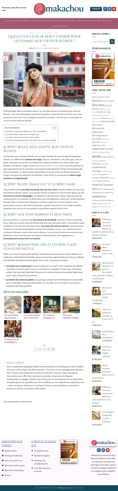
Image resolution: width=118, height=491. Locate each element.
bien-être (98, 105)
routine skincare (103, 181)
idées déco (96, 142)
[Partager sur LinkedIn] (53, 349)
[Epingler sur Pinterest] (49, 349)
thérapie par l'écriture (104, 203)
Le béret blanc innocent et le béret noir (23, 134)
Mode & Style (59, 26)
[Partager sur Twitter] (40, 349)
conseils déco (96, 121)
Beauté (33, 33)
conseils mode (107, 121)
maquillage (98, 148)
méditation (96, 164)
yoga (94, 206)
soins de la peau (102, 184)
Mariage (107, 20)
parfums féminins (107, 171)
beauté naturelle (107, 101)
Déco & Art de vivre (88, 20)
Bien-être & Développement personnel (53, 20)
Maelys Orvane (54, 48)
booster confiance (97, 115)
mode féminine (108, 157)
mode (96, 156)
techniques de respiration (102, 192)
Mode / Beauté (42, 33)
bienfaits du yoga (103, 112)
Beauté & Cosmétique (17, 20)
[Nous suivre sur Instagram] (110, 9)
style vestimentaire (106, 189)
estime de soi (106, 139)
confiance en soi (106, 118)
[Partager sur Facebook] (36, 349)
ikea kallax (104, 142)
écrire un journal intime (103, 207)
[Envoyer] (112, 41)
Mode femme (53, 33)
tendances (99, 196)
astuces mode (103, 97)
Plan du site (78, 487)
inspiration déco (99, 145)
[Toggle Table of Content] (53, 128)
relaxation (104, 177)
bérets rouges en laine (49, 165)
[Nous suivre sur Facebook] (105, 9)
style (95, 189)
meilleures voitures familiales (101, 152)
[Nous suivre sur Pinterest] (114, 9)
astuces (95, 97)
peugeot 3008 (96, 174)
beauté (96, 100)
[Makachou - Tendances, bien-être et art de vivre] (59, 9)
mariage (109, 148)
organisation (105, 164)
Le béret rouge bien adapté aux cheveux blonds (26, 131)
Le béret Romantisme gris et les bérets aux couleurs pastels (31, 140)
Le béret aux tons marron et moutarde (22, 137)
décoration (97, 124)
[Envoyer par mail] (44, 349)
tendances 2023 (98, 200)
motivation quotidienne (99, 161)
